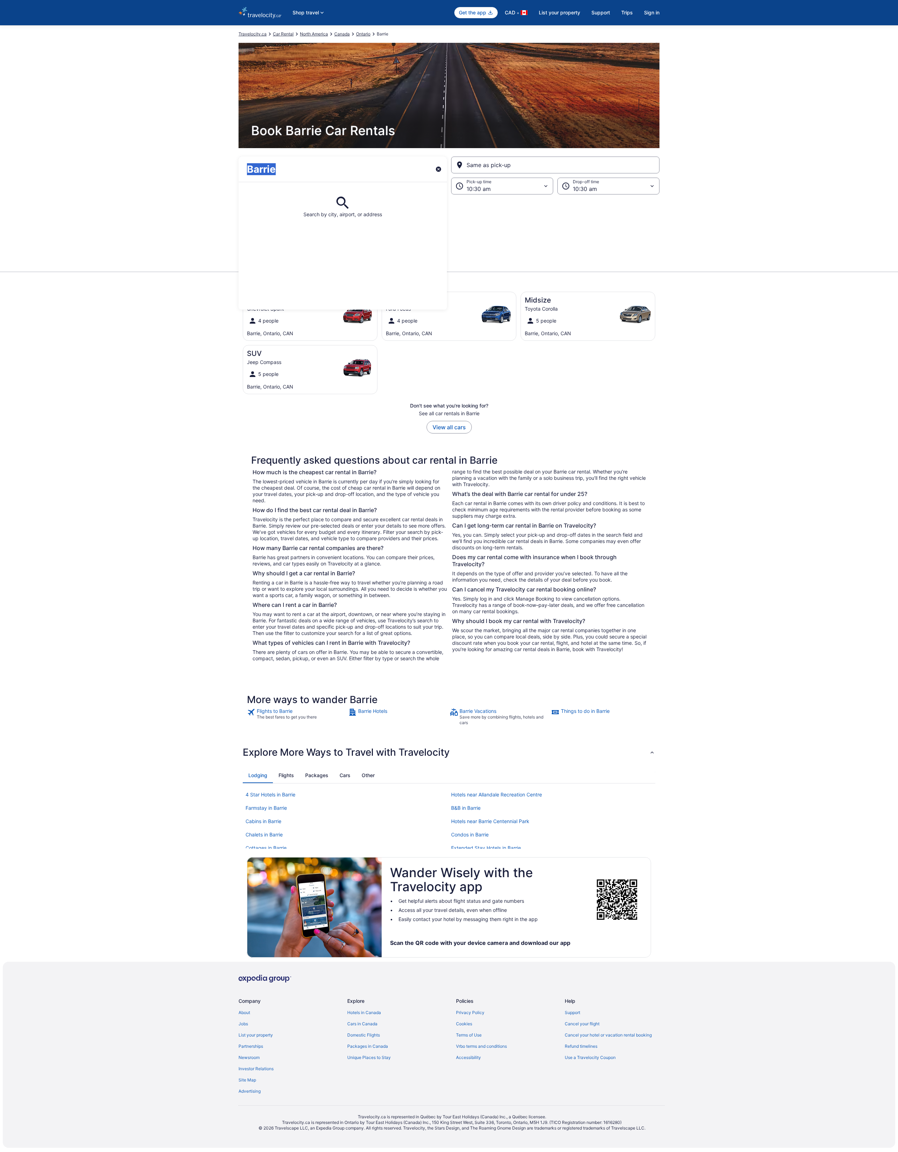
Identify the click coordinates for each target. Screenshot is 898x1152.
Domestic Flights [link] (363, 1035)
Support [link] (572, 1012)
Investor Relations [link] (256, 1068)
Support (600, 12)
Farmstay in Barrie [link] (266, 808)
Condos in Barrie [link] (470, 834)
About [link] (244, 1012)
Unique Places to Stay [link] (369, 1057)
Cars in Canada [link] (362, 1023)
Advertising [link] (250, 1091)
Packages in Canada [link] (367, 1046)
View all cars (449, 427)
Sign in (651, 12)
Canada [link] (342, 34)
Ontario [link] (363, 34)
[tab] (258, 775)
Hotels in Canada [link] (364, 1012)
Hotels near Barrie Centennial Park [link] (490, 821)
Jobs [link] (243, 1023)
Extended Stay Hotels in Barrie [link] (486, 848)
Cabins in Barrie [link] (263, 821)
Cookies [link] (464, 1023)
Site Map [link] (247, 1080)
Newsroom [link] (249, 1057)
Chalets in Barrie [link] (264, 834)
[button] (449, 229)
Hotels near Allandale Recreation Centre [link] (496, 794)
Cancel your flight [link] (582, 1023)
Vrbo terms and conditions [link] (481, 1046)
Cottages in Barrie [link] (266, 848)
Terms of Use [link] (469, 1035)
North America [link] (314, 34)
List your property (559, 12)
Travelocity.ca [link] (253, 34)
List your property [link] (256, 1035)
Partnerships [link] (251, 1046)
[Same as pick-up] (555, 165)
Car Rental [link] (283, 34)
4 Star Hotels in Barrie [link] (270, 794)
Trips (627, 12)
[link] (297, 717)
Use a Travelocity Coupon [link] (590, 1057)
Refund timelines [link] (581, 1046)
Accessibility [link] (468, 1057)
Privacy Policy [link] (470, 1012)
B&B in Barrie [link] (466, 808)
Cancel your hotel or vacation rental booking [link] (608, 1035)
